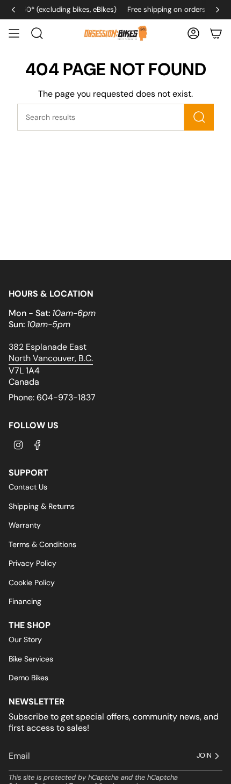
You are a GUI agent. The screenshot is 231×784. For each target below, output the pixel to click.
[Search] (199, 117)
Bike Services (31, 659)
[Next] (217, 10)
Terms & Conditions (42, 544)
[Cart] (216, 33)
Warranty (25, 525)
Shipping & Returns (42, 506)
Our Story (25, 639)
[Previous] (13, 10)
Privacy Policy (32, 563)
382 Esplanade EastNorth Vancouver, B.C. (51, 352)
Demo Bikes (28, 677)
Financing (25, 601)
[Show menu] (14, 33)
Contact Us (28, 487)
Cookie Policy (32, 582)
